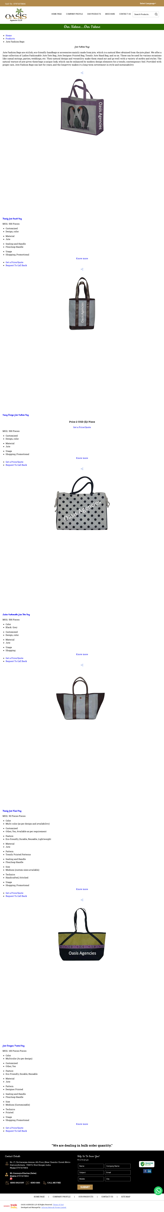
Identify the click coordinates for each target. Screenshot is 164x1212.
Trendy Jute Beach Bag (12, 218)
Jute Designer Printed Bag (13, 1045)
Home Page (57, 14)
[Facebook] (145, 1172)
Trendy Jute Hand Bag (12, 810)
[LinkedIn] (149, 1172)
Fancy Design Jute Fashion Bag (16, 415)
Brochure (110, 14)
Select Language (147, 3)
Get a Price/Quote (14, 262)
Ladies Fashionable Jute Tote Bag (16, 614)
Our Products (94, 14)
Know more (82, 258)
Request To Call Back (16, 265)
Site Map (125, 1196)
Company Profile (74, 14)
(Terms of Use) (58, 1205)
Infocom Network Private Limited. (53, 1207)
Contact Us (125, 14)
